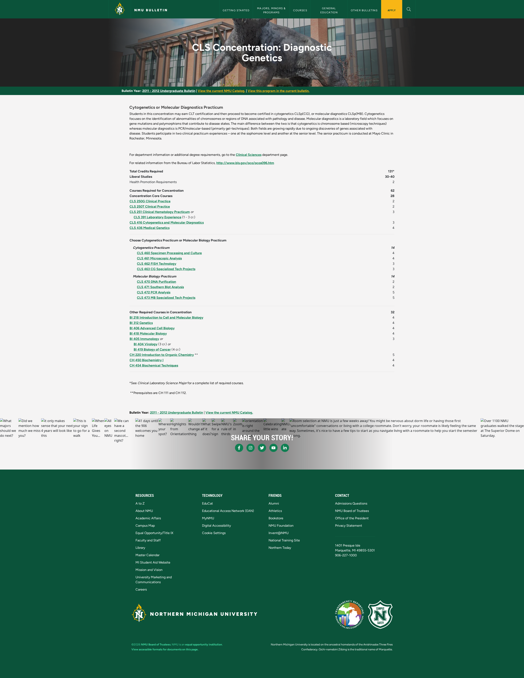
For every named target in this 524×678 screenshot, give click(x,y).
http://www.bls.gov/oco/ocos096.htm (245, 163)
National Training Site (284, 540)
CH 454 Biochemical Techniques (154, 365)
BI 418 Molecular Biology (148, 333)
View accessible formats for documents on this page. (164, 649)
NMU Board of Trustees (352, 511)
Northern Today (280, 548)
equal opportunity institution (203, 644)
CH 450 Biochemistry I (147, 360)
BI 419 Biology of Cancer (152, 349)
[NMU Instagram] (250, 448)
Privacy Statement (348, 525)
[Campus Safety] (380, 614)
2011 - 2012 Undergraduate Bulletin (168, 91)
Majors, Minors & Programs (271, 10)
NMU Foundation (281, 525)
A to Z (140, 503)
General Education (329, 10)
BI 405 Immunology (144, 339)
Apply (392, 10)
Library (140, 548)
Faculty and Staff (148, 540)
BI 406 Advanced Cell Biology (152, 328)
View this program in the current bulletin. (278, 91)
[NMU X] (262, 448)
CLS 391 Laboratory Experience (157, 217)
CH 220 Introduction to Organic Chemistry (162, 355)
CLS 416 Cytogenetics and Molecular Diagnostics (167, 222)
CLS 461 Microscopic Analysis (159, 258)
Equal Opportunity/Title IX (154, 533)
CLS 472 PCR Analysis (153, 292)
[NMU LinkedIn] (285, 448)
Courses (300, 10)
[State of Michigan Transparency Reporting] (349, 614)
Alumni (274, 503)
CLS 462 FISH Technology (156, 264)
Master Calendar (147, 555)
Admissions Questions (351, 503)
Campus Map (145, 525)
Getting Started (236, 10)
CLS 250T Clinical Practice (150, 206)
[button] (408, 8)
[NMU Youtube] (273, 448)
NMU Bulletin (151, 10)
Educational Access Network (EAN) (228, 511)
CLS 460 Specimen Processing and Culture (169, 253)
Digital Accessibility (216, 525)
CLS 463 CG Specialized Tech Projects (166, 269)
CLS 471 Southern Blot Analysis (160, 287)
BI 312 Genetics (141, 323)
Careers (141, 589)
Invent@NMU (279, 533)
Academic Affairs (148, 518)
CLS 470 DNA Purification (156, 282)
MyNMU (208, 518)
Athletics (275, 511)
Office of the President (352, 518)
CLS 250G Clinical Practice (150, 201)
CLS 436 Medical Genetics (149, 228)
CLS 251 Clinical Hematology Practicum (160, 212)
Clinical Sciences (248, 155)
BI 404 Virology (145, 344)
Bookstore (276, 518)
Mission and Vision (149, 570)
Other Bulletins (364, 10)
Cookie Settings (214, 533)
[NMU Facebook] (239, 448)
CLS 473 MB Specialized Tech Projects (166, 298)
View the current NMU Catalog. (221, 91)
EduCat (207, 503)
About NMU (144, 511)
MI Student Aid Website (153, 562)
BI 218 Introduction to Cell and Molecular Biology (166, 317)
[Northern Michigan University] (119, 9)
